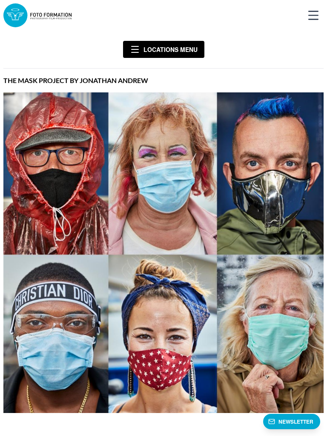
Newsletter (295, 421)
